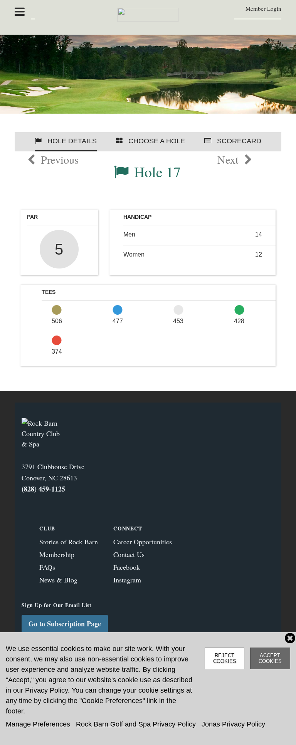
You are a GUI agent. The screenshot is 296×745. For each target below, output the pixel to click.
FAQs (47, 567)
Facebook (126, 567)
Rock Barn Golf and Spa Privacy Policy (136, 724)
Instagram (127, 579)
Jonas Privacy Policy (233, 724)
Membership (56, 554)
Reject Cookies (224, 658)
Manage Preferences (38, 724)
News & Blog (58, 579)
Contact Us (129, 554)
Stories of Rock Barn (68, 541)
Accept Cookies (270, 658)
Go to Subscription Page (65, 624)
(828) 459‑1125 (43, 489)
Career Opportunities (142, 541)
